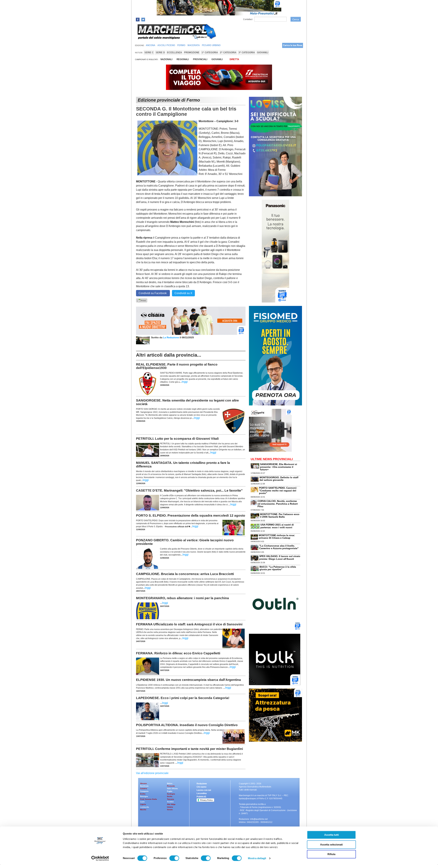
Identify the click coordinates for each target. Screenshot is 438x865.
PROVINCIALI (200, 59)
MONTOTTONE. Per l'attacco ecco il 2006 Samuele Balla (279, 515)
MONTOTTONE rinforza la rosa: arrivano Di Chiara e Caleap (277, 536)
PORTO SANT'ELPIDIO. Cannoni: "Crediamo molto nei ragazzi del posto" (278, 490)
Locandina (202, 793)
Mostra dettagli (257, 858)
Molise (169, 783)
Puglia (169, 791)
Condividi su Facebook (153, 293)
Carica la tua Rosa (292, 45)
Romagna (144, 796)
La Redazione (171, 337)
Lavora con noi (204, 790)
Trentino (170, 802)
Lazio (142, 802)
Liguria (143, 804)
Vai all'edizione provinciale (152, 773)
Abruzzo (143, 783)
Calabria (143, 788)
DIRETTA (234, 59)
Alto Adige (171, 804)
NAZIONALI (166, 59)
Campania (144, 791)
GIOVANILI (217, 59)
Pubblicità (201, 796)
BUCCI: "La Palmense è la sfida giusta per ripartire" (278, 568)
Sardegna (171, 794)
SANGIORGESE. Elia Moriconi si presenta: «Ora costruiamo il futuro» (278, 467)
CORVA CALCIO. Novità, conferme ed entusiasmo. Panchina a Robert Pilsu (277, 504)
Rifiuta (331, 854)
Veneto (170, 810)
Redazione (202, 783)
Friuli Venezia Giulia (148, 799)
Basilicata (144, 786)
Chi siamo (201, 787)
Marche (143, 810)
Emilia (142, 794)
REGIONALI (183, 59)
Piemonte (171, 786)
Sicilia (169, 796)
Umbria (170, 807)
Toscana (170, 799)
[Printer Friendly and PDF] (141, 300)
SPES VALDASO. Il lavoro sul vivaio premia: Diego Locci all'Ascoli (279, 557)
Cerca (295, 19)
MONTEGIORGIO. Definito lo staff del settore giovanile (279, 478)
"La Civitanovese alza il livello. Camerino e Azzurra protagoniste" (279, 547)
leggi (185, 381)
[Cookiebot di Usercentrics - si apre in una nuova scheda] (100, 858)
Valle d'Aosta (172, 788)
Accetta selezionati (331, 844)
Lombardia (144, 807)
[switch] (174, 858)
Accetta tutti (331, 834)
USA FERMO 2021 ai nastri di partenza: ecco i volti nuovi (277, 526)
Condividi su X (183, 293)
